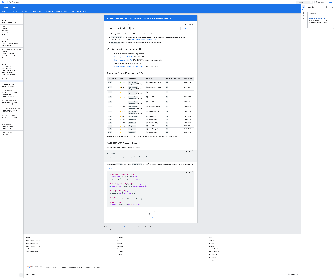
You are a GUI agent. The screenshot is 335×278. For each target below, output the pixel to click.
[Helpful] (190, 24)
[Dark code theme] (189, 151)
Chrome (211, 243)
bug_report (327, 7)
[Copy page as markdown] (137, 28)
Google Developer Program (33, 240)
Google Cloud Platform (75, 267)
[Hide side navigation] (21, 275)
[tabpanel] (150, 189)
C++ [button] (117, 169)
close (332, 7)
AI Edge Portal (49, 11)
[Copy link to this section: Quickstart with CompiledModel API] (142, 143)
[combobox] (304, 2)
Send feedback (187, 28)
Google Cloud (213, 254)
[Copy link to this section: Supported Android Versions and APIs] (145, 73)
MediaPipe (24, 11)
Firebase (211, 246)
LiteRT (4, 11)
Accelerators (29, 249)
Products (115, 24)
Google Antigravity (214, 251)
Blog (118, 240)
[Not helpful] (192, 24)
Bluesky (119, 243)
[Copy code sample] (192, 151)
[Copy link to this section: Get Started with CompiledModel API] (143, 49)
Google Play (212, 257)
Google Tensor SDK (61, 11)
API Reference (81, 11)
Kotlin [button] (110, 169)
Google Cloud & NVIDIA (32, 251)
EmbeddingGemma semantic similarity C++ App (128, 66)
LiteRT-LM (14, 11)
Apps (72, 11)
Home (108, 24)
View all (211, 260)
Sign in (331, 2)
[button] (11, 18)
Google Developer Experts (33, 246)
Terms (27, 274)
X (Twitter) (120, 251)
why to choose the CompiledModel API (144, 39)
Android (211, 240)
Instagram (120, 246)
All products (97, 267)
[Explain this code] (187, 151)
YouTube (119, 254)
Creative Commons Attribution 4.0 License (151, 225)
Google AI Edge (8, 7)
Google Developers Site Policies (120, 226)
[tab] (110, 169)
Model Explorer (37, 11)
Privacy (33, 274)
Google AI (87, 267)
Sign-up (146, 18)
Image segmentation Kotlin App (124, 57)
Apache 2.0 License (188, 225)
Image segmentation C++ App (123, 60)
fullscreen (329, 7)
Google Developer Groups (32, 243)
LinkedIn (119, 249)
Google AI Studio (213, 249)
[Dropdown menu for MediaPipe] (29, 11)
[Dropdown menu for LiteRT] (8, 11)
